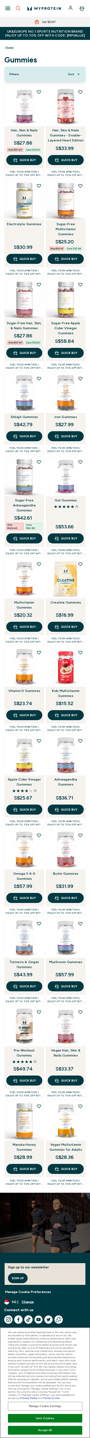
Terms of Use (51, 1398)
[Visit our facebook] (18, 1319)
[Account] (71, 8)
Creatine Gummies (65, 602)
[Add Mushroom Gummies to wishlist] (80, 923)
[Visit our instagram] (8, 1319)
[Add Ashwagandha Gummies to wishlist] (80, 741)
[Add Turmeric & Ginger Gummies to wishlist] (39, 923)
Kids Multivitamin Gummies (66, 693)
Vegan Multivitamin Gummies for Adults (65, 1147)
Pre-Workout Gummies (24, 1053)
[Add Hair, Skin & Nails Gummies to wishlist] (39, 92)
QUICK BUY (27, 160)
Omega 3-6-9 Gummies (24, 876)
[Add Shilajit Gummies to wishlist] (39, 378)
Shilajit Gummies (24, 417)
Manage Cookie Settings (45, 1406)
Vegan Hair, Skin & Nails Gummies (65, 1053)
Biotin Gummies (65, 873)
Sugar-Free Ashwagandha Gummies (24, 505)
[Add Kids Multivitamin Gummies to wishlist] (80, 652)
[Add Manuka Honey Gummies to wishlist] (39, 1106)
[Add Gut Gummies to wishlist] (80, 462)
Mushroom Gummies (65, 962)
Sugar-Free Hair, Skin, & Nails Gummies (24, 325)
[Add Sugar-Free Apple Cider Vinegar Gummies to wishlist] (80, 284)
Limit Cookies (45, 1418)
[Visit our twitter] (48, 1319)
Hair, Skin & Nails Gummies (24, 132)
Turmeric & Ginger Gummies (24, 964)
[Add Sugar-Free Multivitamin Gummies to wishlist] (80, 186)
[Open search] (18, 8)
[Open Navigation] (7, 8)
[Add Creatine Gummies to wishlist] (80, 564)
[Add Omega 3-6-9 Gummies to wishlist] (39, 835)
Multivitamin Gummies (24, 605)
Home (9, 47)
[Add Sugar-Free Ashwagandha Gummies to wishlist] (39, 462)
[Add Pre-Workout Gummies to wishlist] (39, 1012)
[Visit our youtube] (38, 1319)
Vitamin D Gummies (24, 691)
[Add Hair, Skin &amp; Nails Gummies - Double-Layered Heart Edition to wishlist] (80, 92)
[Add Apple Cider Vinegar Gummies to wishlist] (39, 741)
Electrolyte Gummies (24, 224)
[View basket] (82, 8)
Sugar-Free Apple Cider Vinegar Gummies (65, 328)
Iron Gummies (65, 417)
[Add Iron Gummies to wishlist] (80, 378)
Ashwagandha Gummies (65, 782)
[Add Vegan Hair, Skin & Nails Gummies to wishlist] (80, 1012)
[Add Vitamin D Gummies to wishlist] (39, 652)
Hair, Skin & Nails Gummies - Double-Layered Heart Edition (66, 135)
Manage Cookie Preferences (28, 1292)
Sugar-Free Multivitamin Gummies (66, 229)
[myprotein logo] (44, 8)
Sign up (18, 1278)
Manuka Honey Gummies (24, 1147)
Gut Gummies (66, 500)
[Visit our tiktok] (28, 1319)
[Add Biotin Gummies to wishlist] (80, 835)
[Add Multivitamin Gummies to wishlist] (39, 564)
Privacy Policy (28, 1398)
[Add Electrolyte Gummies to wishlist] (39, 186)
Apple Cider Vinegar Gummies (24, 782)
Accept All (45, 1430)
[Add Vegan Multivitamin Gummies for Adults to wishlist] (80, 1106)
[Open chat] (58, 1319)
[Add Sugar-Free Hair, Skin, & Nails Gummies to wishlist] (39, 284)
